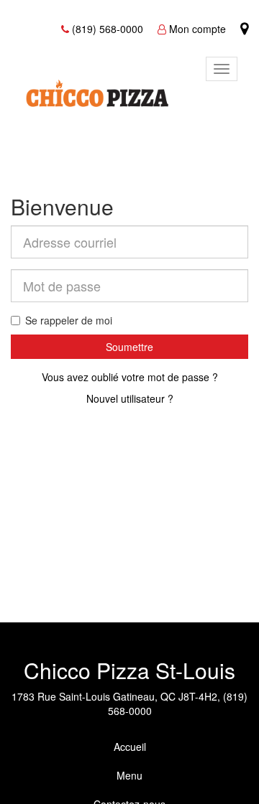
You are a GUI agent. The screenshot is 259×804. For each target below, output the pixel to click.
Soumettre (129, 347)
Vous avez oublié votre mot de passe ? (130, 377)
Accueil (130, 746)
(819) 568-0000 (107, 29)
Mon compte (197, 29)
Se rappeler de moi (68, 320)
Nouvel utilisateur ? (129, 398)
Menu (129, 775)
